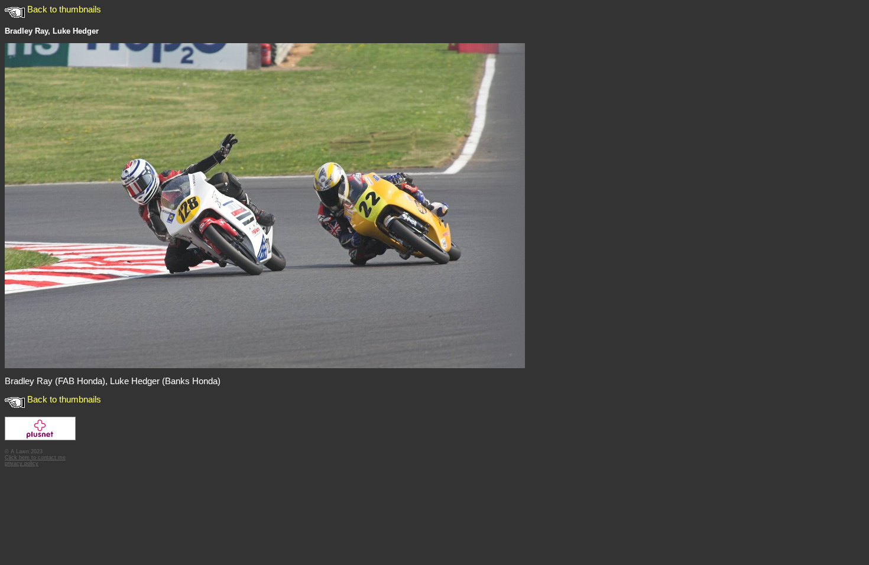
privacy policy (21, 463)
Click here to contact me (35, 457)
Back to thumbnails (63, 9)
